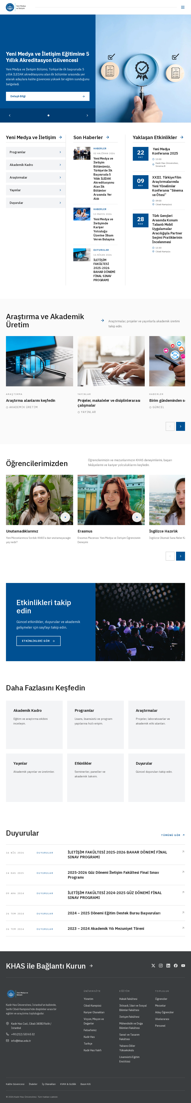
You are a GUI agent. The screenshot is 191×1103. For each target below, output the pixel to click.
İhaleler (33, 1084)
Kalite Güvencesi (15, 1084)
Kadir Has (89, 1037)
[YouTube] (183, 966)
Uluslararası (162, 1019)
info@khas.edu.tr (21, 1040)
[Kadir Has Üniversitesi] (10, 7)
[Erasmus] (111, 500)
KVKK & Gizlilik (68, 1084)
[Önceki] (9, 115)
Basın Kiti (86, 1084)
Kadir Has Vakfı (92, 1050)
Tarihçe (88, 1043)
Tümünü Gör (171, 835)
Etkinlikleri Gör (36, 641)
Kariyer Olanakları (94, 1012)
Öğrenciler (161, 999)
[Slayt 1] (48, 115)
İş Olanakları (49, 1084)
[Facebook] (176, 966)
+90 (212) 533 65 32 (23, 1034)
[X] (153, 966)
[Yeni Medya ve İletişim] (25, 7)
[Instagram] (161, 966)
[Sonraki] (87, 115)
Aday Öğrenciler (164, 1012)
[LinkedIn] (168, 966)
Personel (160, 1025)
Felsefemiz (90, 1030)
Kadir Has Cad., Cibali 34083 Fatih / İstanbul (31, 1025)
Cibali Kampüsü (92, 1005)
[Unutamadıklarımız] (39, 500)
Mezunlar (160, 1005)
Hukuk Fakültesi (128, 999)
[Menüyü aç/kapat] (183, 7)
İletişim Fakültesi (129, 1016)
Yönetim (88, 999)
